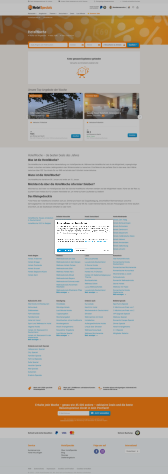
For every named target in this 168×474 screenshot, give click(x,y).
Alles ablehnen (81, 250)
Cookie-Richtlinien (101, 241)
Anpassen (106, 250)
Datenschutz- (88, 241)
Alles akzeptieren (65, 250)
